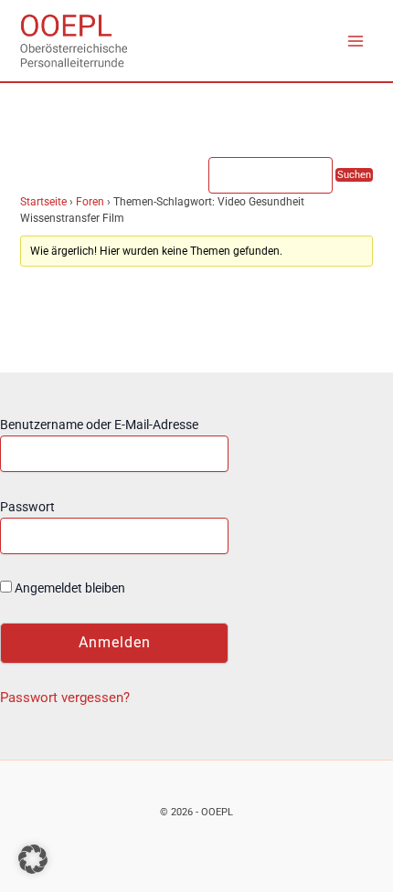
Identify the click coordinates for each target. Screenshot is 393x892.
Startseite (43, 201)
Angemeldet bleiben (68, 588)
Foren (90, 201)
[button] (33, 859)
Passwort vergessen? (65, 697)
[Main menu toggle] (355, 41)
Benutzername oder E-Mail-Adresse (99, 424)
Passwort (27, 506)
